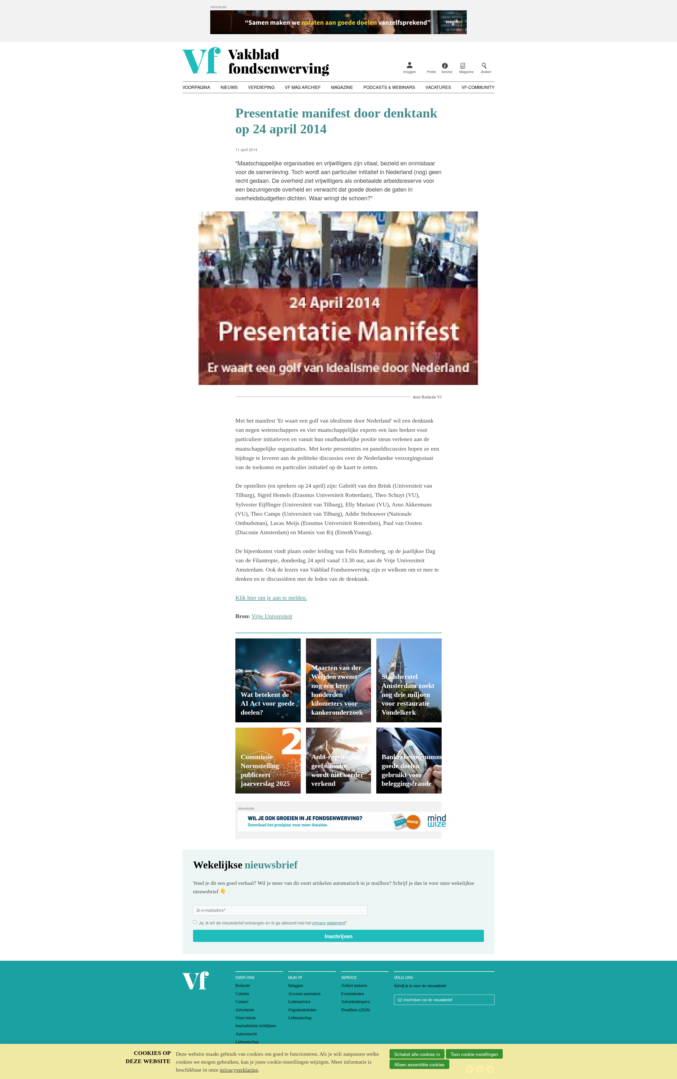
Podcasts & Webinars (389, 87)
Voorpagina (196, 87)
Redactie (242, 985)
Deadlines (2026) (355, 1010)
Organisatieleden (302, 1010)
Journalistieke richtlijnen (255, 1025)
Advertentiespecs (355, 1001)
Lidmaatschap (247, 1042)
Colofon (242, 993)
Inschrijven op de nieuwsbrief (428, 999)
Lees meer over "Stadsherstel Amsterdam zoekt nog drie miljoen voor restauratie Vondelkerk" (409, 680)
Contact (241, 1001)
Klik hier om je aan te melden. (271, 597)
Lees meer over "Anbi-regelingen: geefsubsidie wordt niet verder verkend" (338, 761)
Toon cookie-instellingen (474, 1054)
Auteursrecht (246, 1034)
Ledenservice (299, 1001)
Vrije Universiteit (271, 616)
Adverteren (244, 1010)
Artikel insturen (354, 985)
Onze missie (245, 1017)
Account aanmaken (304, 993)
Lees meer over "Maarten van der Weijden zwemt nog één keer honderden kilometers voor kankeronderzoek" (338, 680)
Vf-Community (478, 87)
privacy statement (328, 923)
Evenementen (352, 993)
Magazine (342, 87)
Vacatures (438, 87)
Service (349, 977)
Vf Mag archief (303, 87)
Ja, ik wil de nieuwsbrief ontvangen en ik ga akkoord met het (273, 923)
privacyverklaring (239, 1070)
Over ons (244, 977)
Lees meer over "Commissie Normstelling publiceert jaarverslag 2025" (268, 761)
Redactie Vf (432, 397)
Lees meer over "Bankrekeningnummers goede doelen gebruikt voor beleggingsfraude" (409, 761)
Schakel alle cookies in (417, 1054)
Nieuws (229, 87)
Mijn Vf (295, 977)
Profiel (431, 71)
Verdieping (261, 87)
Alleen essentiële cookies (419, 1064)
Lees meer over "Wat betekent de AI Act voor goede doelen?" (268, 680)
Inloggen (409, 71)
